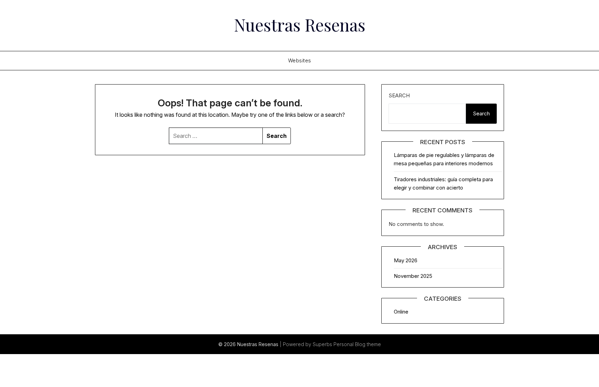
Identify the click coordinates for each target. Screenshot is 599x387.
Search (399, 95)
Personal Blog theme (357, 344)
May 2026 (405, 260)
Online (401, 311)
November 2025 (413, 276)
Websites (299, 60)
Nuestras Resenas (299, 25)
